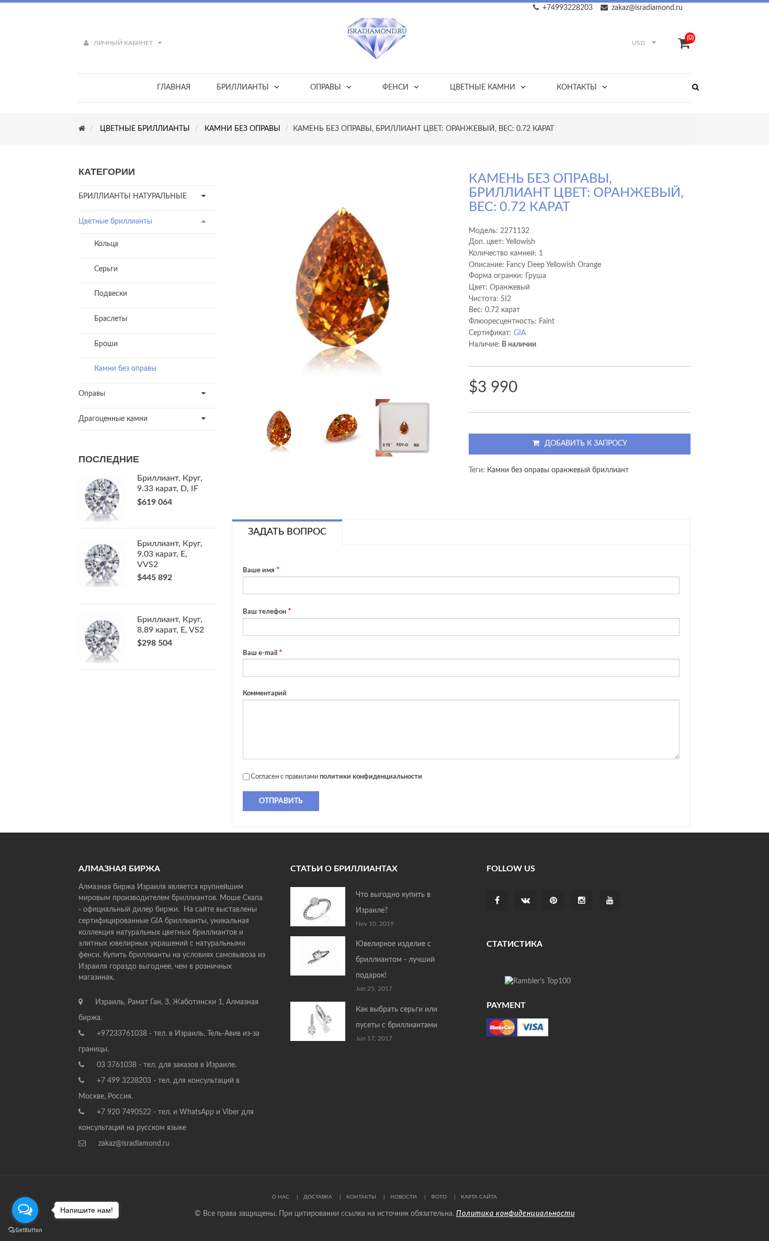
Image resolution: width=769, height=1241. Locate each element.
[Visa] (517, 1027)
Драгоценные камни (113, 419)
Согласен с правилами (336, 776)
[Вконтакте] (525, 901)
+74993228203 (567, 8)
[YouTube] (610, 901)
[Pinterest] (553, 901)
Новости (403, 1197)
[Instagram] (581, 901)
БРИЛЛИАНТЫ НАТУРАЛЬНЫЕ (132, 196)
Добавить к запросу (586, 443)
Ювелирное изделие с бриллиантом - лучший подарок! (395, 959)
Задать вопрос (287, 532)
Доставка (317, 1197)
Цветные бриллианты (115, 221)
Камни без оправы (125, 368)
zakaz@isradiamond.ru (647, 8)
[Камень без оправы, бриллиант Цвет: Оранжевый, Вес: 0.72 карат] (279, 428)
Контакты (361, 1197)
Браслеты (110, 319)
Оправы (91, 393)
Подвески (110, 293)
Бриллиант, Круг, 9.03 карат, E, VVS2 (169, 554)
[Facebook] (497, 901)
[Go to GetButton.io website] (25, 1230)
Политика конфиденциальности (515, 1213)
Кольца (106, 244)
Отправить (281, 801)
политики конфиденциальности (371, 776)
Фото (439, 1197)
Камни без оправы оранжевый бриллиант (558, 470)
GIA (520, 333)
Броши (106, 344)
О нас (280, 1197)
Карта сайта (479, 1197)
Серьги (106, 269)
